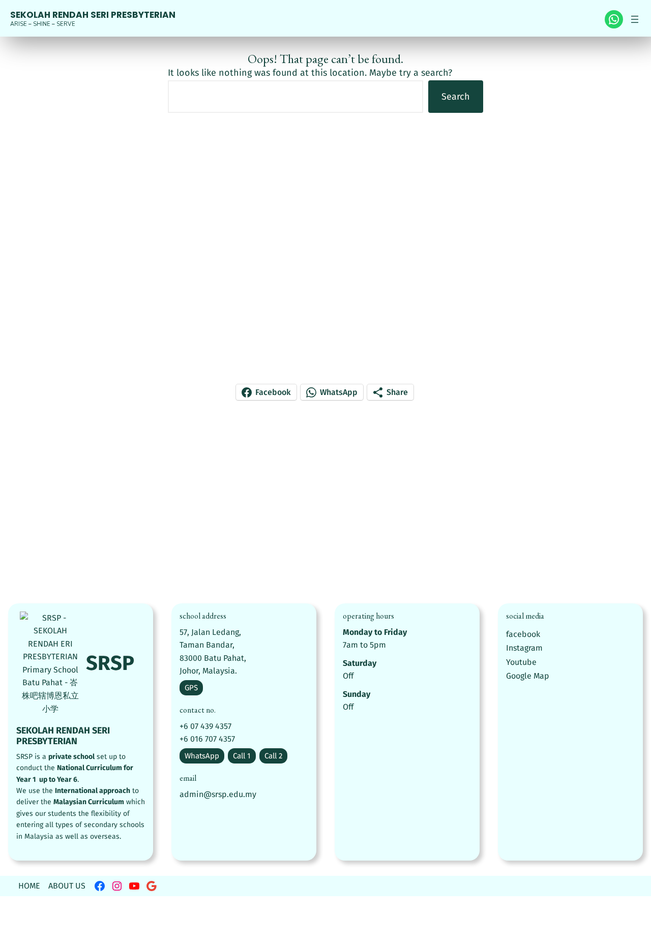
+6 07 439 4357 (205, 726)
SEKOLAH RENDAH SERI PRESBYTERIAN (92, 15)
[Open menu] (635, 19)
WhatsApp (202, 755)
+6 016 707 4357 (207, 739)
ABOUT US (66, 886)
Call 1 (242, 755)
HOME (29, 886)
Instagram (524, 648)
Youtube (521, 662)
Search (455, 96)
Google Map (527, 676)
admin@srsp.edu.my (218, 794)
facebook (523, 634)
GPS (191, 687)
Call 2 (273, 755)
